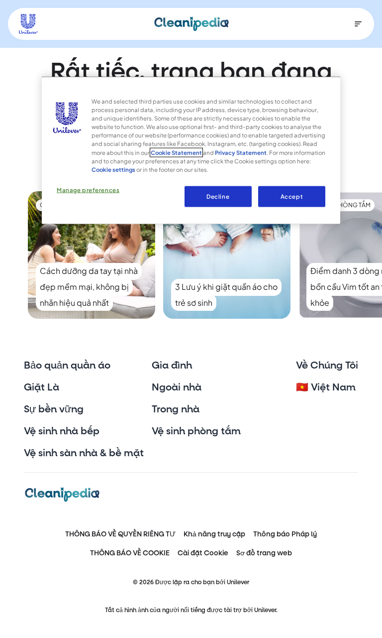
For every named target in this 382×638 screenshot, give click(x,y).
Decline (217, 196)
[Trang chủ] (191, 24)
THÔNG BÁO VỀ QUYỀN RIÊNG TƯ (120, 534)
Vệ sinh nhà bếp (61, 431)
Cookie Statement (176, 152)
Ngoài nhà (176, 387)
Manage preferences (88, 189)
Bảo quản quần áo (67, 365)
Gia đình (172, 365)
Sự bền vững (54, 409)
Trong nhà (175, 409)
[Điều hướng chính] (358, 24)
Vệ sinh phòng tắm (196, 431)
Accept (292, 196)
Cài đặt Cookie (203, 553)
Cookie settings (113, 169)
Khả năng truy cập (214, 534)
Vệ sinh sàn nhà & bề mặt (84, 453)
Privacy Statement (241, 152)
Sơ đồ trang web (264, 553)
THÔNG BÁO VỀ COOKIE (130, 553)
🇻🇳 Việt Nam (326, 387)
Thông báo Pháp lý (285, 534)
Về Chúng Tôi (327, 365)
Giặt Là (41, 387)
